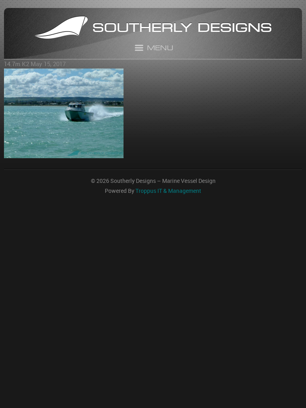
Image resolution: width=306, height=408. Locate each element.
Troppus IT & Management (168, 190)
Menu (160, 49)
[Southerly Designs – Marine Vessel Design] (153, 28)
